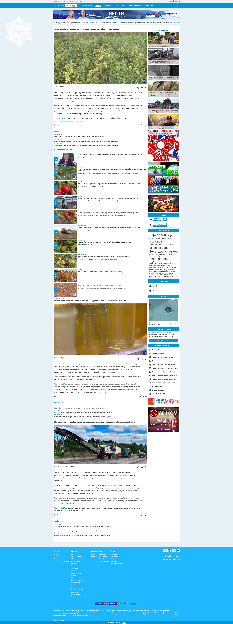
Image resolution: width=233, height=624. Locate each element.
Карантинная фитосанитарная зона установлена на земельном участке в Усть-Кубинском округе (86, 145)
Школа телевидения (135, 5)
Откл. (124, 622)
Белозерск (171, 254)
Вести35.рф (63, 118)
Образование (75, 578)
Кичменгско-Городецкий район (158, 273)
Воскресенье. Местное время (61, 561)
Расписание (114, 554)
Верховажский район (167, 276)
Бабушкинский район (156, 267)
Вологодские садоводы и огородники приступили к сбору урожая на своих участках (108, 213)
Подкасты (102, 554)
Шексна (168, 238)
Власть (73, 566)
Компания (114, 566)
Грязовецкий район (161, 271)
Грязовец (171, 273)
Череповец (157, 235)
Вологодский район (163, 251)
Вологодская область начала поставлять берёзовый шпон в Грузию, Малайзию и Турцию (83, 412)
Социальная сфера (76, 556)
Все (72, 554)
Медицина (74, 575)
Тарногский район (154, 275)
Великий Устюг (159, 248)
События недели (57, 559)
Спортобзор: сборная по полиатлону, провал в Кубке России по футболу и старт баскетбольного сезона (80, 23)
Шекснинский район (157, 238)
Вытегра (169, 236)
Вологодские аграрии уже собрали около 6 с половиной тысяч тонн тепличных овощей (109, 184)
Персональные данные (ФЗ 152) (62, 615)
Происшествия (75, 561)
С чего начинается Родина (78, 589)
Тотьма (167, 265)
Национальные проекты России (80, 597)
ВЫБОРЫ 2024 (75, 592)
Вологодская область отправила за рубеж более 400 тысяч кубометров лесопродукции (82, 417)
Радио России (103, 556)
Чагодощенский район (156, 256)
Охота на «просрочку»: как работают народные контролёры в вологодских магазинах (82, 535)
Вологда (155, 241)
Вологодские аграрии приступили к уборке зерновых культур (100, 271)
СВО (72, 587)
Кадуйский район (170, 263)
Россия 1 (55, 554)
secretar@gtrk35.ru (172, 559)
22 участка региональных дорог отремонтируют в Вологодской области (77, 531)
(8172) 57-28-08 (172, 556)
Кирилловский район (157, 265)
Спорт (73, 570)
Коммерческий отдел (117, 563)
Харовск (172, 271)
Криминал (74, 563)
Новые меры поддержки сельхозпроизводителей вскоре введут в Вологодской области (109, 154)
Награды (113, 559)
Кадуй (151, 254)
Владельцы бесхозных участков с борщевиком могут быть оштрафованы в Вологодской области (151, 23)
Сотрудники (114, 556)
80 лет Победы (75, 594)
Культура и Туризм (76, 573)
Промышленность (76, 582)
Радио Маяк (102, 559)
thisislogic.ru (84, 615)
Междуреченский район (156, 269)
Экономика (74, 568)
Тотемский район (170, 267)
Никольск (161, 263)
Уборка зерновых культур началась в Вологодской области (99, 286)
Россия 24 (56, 556)
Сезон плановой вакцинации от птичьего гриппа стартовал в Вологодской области (107, 198)
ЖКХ (72, 559)
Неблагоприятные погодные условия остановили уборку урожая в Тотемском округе (108, 227)
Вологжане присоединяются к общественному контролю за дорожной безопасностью (82, 526)
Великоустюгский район (161, 244)
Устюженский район (160, 254)
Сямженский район (154, 276)
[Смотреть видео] (65, 159)
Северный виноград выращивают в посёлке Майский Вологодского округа (104, 242)
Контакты (114, 561)
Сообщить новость (163, 340)
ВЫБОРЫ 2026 (149, 5)
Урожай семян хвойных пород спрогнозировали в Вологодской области (103, 257)
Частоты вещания (104, 561)
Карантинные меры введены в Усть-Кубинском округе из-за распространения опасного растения (86, 141)
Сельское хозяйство (77, 580)
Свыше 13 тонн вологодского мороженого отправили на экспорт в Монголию (79, 137)
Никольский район (166, 275)
